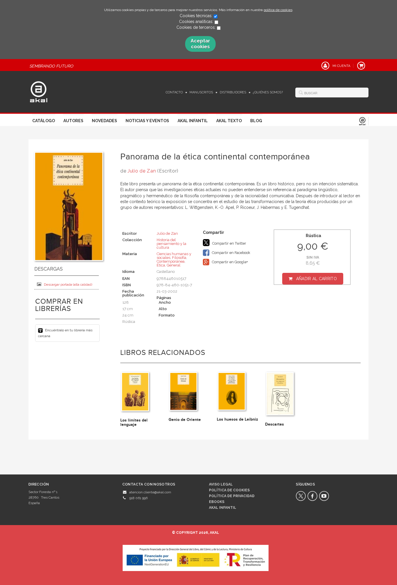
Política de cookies (229, 490)
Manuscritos (201, 92)
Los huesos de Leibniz (237, 419)
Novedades (104, 120)
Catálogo (43, 120)
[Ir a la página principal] (39, 91)
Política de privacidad (232, 496)
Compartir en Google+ (229, 262)
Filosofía (179, 257)
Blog (256, 120)
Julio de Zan (142, 171)
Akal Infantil (193, 120)
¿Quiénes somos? (268, 92)
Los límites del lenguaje (134, 422)
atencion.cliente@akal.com (150, 492)
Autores (73, 120)
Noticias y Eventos (147, 120)
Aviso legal (221, 484)
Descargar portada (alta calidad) (68, 284)
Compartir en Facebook (230, 252)
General (173, 265)
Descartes (274, 424)
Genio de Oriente (185, 419)
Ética (161, 265)
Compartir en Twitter (228, 243)
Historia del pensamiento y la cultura (171, 243)
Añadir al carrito (316, 278)
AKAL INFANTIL (222, 508)
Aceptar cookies (200, 43)
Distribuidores (233, 92)
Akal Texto (229, 120)
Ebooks (216, 502)
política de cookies (278, 10)
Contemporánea (171, 261)
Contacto (174, 92)
